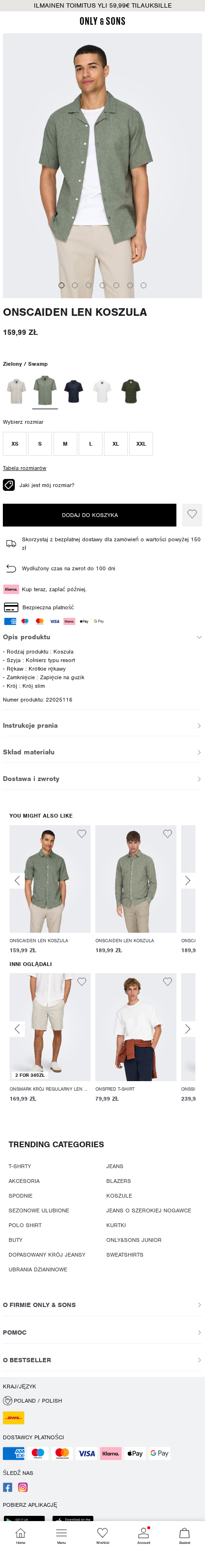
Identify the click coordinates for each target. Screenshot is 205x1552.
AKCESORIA (24, 1181)
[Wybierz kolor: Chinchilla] (16, 391)
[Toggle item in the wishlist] (192, 515)
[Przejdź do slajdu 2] (75, 285)
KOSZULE (119, 1196)
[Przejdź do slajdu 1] (61, 285)
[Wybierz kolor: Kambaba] (131, 391)
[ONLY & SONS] (102, 23)
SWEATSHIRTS (125, 1255)
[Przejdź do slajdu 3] (89, 285)
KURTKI (116, 1225)
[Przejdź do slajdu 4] (102, 285)
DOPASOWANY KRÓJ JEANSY (47, 1255)
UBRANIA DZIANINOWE (38, 1269)
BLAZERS (118, 1181)
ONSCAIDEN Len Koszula (75, 312)
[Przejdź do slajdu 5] (116, 285)
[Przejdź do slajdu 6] (130, 285)
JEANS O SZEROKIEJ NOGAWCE (148, 1210)
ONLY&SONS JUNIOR (134, 1240)
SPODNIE (20, 1196)
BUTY (15, 1240)
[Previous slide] (17, 880)
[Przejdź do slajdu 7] (143, 285)
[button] (15, 444)
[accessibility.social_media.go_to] (7, 1490)
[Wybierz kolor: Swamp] (45, 391)
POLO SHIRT (25, 1225)
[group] (50, 891)
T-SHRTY (20, 1166)
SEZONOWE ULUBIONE (39, 1210)
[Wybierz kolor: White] (102, 391)
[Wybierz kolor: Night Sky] (73, 391)
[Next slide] (187, 880)
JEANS (114, 1166)
